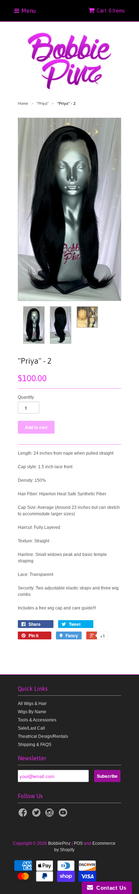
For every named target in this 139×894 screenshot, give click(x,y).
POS (78, 843)
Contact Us (110, 888)
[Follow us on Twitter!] (37, 814)
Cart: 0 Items (111, 11)
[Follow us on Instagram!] (50, 814)
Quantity (26, 397)
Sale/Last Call (31, 728)
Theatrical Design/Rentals (43, 736)
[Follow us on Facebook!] (24, 814)
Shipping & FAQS (34, 744)
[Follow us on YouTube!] (64, 814)
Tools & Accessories (37, 719)
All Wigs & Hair (32, 703)
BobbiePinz (59, 843)
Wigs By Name (32, 711)
